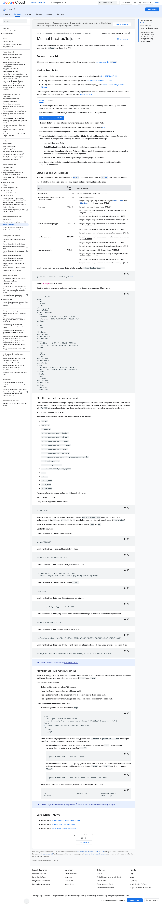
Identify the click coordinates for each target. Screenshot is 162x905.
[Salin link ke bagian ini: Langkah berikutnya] (62, 815)
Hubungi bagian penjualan (41, 884)
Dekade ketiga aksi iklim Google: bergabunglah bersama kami (108, 896)
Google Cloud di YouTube (138, 884)
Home (39, 33)
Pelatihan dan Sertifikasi (105, 888)
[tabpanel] (84, 135)
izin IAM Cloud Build (109, 76)
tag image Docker (69, 804)
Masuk (157, 3)
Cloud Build (12, 9)
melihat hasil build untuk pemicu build (65, 820)
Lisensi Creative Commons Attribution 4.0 (90, 852)
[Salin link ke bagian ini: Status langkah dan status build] (70, 173)
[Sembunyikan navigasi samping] (26, 901)
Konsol (127, 3)
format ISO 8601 (70, 663)
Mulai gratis (152, 9)
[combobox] (109, 3)
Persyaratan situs (58, 896)
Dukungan (49, 14)
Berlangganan (135, 900)
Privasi (47, 896)
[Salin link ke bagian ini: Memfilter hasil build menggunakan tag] (78, 671)
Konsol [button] (41, 100)
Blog (131, 874)
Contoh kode (101, 881)
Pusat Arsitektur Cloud (105, 884)
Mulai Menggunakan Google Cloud (109, 877)
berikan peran (99, 81)
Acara (132, 877)
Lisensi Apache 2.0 (47, 854)
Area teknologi (36, 3)
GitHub (99, 874)
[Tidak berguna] (129, 33)
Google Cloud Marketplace (41, 881)
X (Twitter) (133, 881)
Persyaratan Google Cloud (75, 896)
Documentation (48, 33)
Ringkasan (6, 14)
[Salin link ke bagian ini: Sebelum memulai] (60, 56)
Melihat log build (86, 94)
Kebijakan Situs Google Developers (95, 854)
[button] (14, 33)
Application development (64, 33)
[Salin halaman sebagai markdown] (79, 39)
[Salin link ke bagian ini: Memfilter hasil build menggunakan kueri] (80, 398)
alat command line (106, 62)
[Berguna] (126, 33)
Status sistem (69, 884)
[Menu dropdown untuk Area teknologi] (44, 2)
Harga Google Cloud (39, 877)
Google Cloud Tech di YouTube (140, 888)
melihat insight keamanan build (63, 824)
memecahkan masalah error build (63, 828)
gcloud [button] (50, 100)
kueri (104, 127)
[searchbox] (15, 21)
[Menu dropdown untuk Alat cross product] (66, 2)
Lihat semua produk (39, 874)
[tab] (41, 100)
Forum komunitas (71, 874)
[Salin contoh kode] (128, 274)
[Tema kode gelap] (125, 274)
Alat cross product (56, 3)
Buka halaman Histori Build (52, 118)
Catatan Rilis (69, 881)
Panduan (17, 14)
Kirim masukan (122, 39)
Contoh (39, 14)
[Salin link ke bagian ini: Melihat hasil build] (60, 70)
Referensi (28, 14)
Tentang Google (37, 896)
